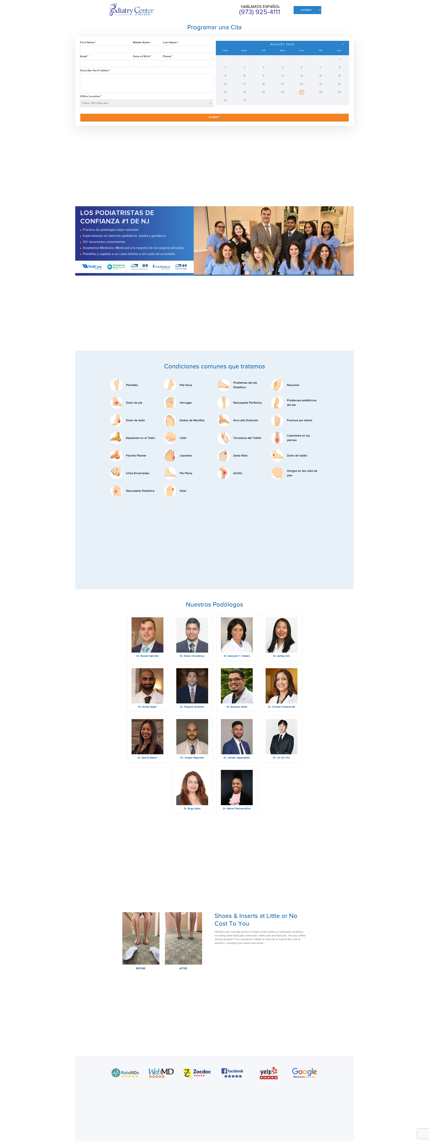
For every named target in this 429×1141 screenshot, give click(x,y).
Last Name (170, 42)
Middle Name (141, 42)
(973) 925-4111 (259, 12)
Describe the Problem (95, 70)
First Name (88, 42)
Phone (168, 56)
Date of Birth (142, 56)
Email (84, 56)
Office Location (90, 96)
